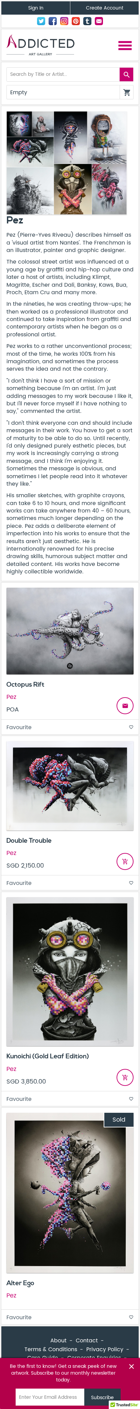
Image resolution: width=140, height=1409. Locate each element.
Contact (99, 21)
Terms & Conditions (50, 1349)
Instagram (64, 21)
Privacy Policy (104, 1349)
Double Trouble (29, 841)
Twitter (41, 21)
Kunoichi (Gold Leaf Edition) (47, 1056)
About (58, 1340)
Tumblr (87, 21)
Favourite (70, 727)
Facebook (53, 21)
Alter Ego (20, 1283)
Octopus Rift (25, 685)
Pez (11, 697)
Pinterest (76, 21)
